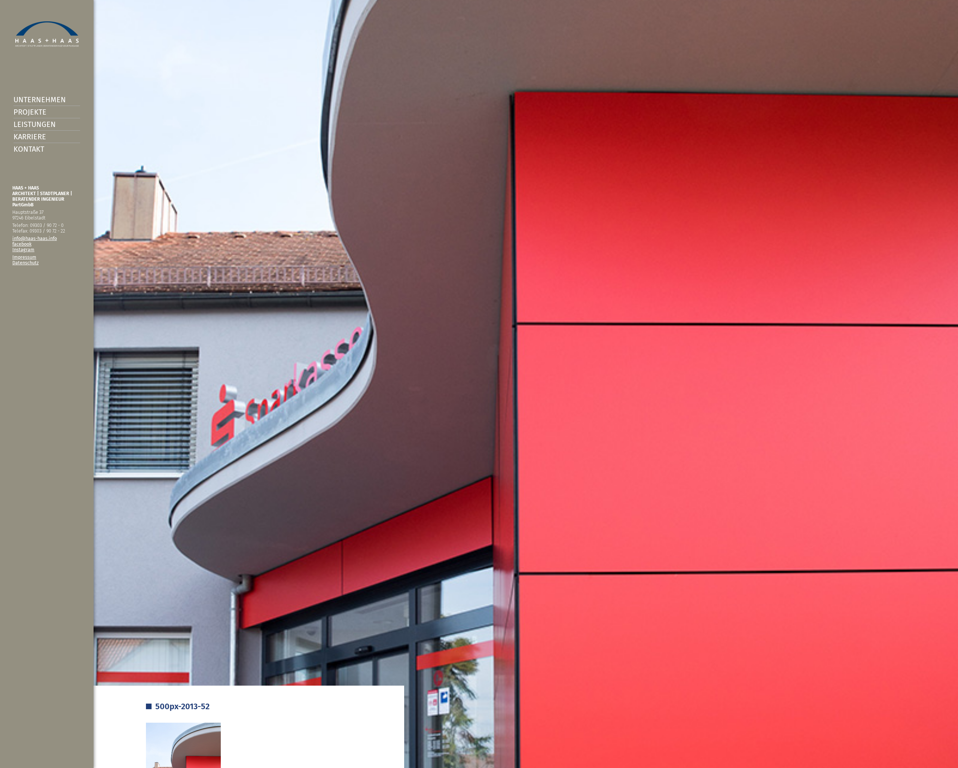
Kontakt (28, 149)
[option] (479, 384)
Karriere (29, 136)
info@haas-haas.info (34, 238)
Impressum (24, 257)
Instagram (23, 249)
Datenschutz (25, 262)
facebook (21, 244)
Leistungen (34, 124)
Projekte (29, 111)
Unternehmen (39, 99)
